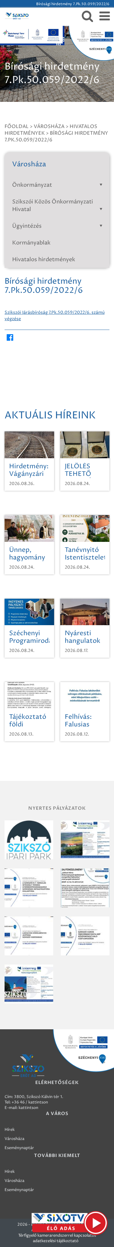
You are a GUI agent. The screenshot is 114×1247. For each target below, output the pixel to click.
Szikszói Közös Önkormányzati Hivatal (52, 205)
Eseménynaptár (19, 1148)
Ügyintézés (27, 226)
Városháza (49, 126)
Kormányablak (31, 243)
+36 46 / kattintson (30, 1102)
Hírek (10, 1129)
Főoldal (17, 126)
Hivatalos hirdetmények (43, 259)
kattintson (28, 1107)
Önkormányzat (32, 185)
